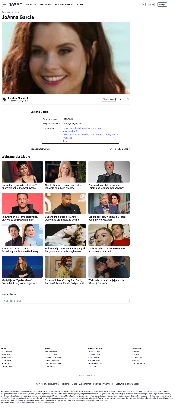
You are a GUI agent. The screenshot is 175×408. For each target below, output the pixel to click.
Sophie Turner (6, 360)
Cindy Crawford (94, 366)
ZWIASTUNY (45, 4)
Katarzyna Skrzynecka (53, 363)
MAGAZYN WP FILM (63, 4)
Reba (64, 141)
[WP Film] (17, 4)
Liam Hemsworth (51, 351)
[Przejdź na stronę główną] (4, 6)
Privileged (67, 138)
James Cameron (94, 351)
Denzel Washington (95, 363)
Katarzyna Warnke (138, 363)
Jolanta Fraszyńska (52, 360)
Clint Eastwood (6, 351)
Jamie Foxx (5, 363)
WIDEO (80, 4)
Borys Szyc (135, 360)
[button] (151, 4)
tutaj (52, 402)
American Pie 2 (69, 131)
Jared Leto (135, 351)
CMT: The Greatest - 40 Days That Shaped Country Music (90, 134)
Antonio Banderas (94, 357)
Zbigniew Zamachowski (53, 357)
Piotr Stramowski (51, 354)
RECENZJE (31, 4)
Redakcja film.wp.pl (18, 98)
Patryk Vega (5, 354)
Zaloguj (162, 4)
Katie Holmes (6, 357)
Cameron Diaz (137, 357)
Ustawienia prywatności (127, 384)
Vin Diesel (135, 354)
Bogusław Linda (94, 354)
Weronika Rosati (94, 360)
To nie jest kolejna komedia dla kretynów (82, 128)
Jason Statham (50, 366)
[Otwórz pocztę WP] (144, 4)
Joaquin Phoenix (7, 366)
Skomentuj (110, 99)
